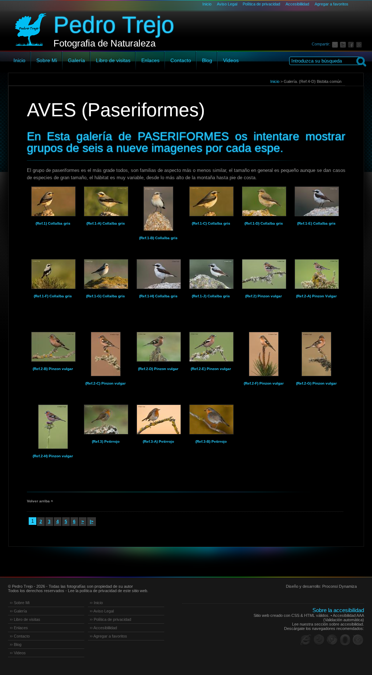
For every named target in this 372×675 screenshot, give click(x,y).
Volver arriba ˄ (40, 501)
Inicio (206, 4)
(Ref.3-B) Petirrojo (211, 441)
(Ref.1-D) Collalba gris (263, 223)
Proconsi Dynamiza (339, 586)
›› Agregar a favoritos (108, 636)
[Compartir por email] (336, 44)
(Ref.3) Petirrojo (106, 441)
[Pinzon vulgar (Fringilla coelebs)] (264, 274)
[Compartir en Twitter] (344, 44)
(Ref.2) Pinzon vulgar (263, 296)
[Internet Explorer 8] (306, 640)
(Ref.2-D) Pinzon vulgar (158, 369)
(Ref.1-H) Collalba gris (158, 296)
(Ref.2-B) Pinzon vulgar (53, 369)
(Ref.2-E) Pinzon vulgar (211, 369)
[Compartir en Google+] (360, 44)
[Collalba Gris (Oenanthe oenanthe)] (53, 201)
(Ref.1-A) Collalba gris (105, 223)
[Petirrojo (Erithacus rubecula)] (106, 419)
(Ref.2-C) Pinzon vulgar (105, 383)
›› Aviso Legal (102, 611)
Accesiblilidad (297, 4)
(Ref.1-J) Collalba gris (211, 296)
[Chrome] (332, 640)
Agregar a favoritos (331, 4)
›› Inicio (96, 602)
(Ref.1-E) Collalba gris (316, 223)
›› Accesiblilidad (103, 628)
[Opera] (345, 640)
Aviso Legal (227, 4)
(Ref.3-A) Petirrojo (158, 441)
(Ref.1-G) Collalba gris (105, 296)
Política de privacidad (261, 4)
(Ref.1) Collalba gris (53, 223)
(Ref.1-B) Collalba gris (158, 238)
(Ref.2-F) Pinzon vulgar (264, 383)
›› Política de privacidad (110, 619)
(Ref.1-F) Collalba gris (53, 296)
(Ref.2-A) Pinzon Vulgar (316, 296)
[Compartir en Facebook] (352, 44)
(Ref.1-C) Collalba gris (211, 223)
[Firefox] (319, 640)
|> (91, 521)
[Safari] (358, 640)
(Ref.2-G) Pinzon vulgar (316, 383)
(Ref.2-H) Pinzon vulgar (53, 456)
